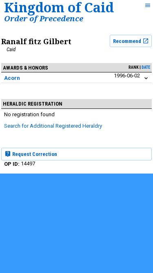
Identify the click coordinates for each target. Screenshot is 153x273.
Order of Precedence (43, 18)
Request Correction (34, 154)
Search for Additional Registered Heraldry (53, 126)
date (146, 67)
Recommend (127, 41)
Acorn (12, 78)
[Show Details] (146, 78)
